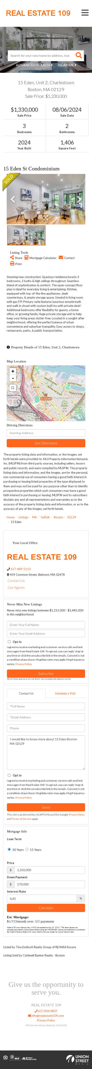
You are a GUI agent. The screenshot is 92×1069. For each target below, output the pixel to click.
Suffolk (45, 517)
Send (46, 807)
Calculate (46, 908)
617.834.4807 (47, 1011)
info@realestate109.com (47, 1015)
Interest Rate (16, 891)
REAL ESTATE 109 (38, 13)
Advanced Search (33, 65)
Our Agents (16, 587)
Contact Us (16, 580)
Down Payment (17, 877)
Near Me (66, 65)
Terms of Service (21, 818)
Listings (23, 517)
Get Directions (46, 443)
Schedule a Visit (65, 693)
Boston (58, 517)
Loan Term (14, 839)
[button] (78, 55)
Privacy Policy (23, 664)
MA (34, 517)
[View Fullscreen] (12, 388)
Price (10, 863)
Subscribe (46, 673)
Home (11, 517)
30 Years (18, 849)
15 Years (35, 849)
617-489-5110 (20, 569)
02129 (71, 517)
